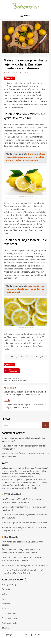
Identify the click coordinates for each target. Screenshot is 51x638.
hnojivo (18, 471)
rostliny (19, 482)
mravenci (35, 473)
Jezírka (4, 594)
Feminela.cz (11, 537)
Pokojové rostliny (9, 479)
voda (4, 485)
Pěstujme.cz (24, 634)
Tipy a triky (21, 378)
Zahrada (5, 608)
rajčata (4, 482)
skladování (27, 482)
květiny (22, 473)
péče (35, 479)
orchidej (15, 476)
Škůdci (34, 488)
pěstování (42, 479)
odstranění (6, 476)
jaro (39, 471)
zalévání (31, 485)
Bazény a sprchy (9, 584)
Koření (15, 473)
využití (9, 485)
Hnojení (11, 471)
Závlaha (5, 627)
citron (38, 89)
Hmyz (4, 471)
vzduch (16, 485)
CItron (13, 380)
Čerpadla (6, 589)
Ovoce (15, 378)
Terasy (4, 599)
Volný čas (6, 603)
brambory (13, 468)
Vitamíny (43, 482)
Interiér (33, 471)
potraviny (21, 479)
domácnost (18, 380)
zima (12, 488)
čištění (27, 488)
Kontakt (36, 634)
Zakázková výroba (10, 623)
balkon (4, 468)
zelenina (5, 488)
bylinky (21, 468)
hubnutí (26, 471)
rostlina (11, 482)
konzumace (6, 473)
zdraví (38, 485)
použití (25, 380)
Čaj (16, 488)
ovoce (30, 476)
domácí (45, 468)
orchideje (23, 476)
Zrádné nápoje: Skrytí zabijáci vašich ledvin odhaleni (25, 522)
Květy (28, 473)
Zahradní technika (10, 618)
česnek (21, 488)
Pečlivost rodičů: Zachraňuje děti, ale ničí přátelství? (25, 565)
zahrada (24, 485)
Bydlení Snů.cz (12, 494)
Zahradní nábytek (9, 613)
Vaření (35, 482)
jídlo (43, 471)
